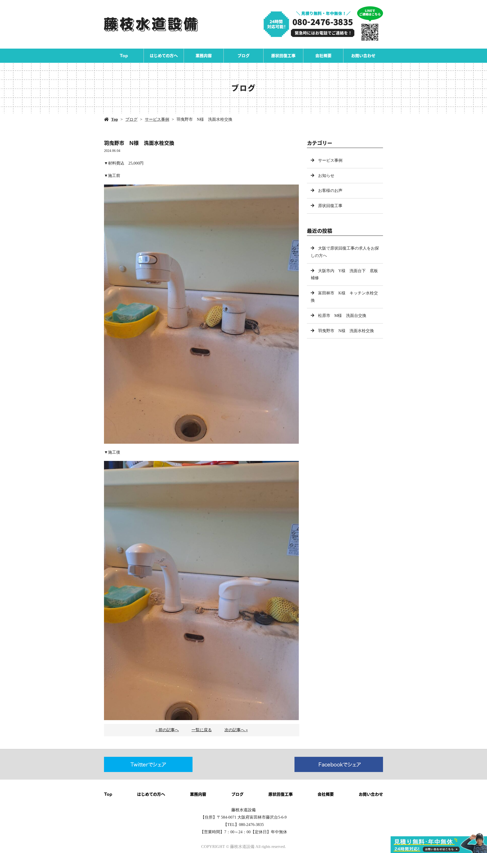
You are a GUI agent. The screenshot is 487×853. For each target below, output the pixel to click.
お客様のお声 (330, 190)
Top (124, 56)
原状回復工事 (283, 56)
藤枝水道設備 (243, 810)
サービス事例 (157, 119)
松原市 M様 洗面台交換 (342, 315)
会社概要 (323, 56)
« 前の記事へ (167, 730)
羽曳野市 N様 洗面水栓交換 (346, 331)
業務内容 (204, 56)
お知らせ (326, 175)
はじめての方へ (164, 56)
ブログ (243, 56)
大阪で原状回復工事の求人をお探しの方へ (345, 252)
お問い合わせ (363, 56)
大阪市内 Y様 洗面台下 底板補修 (344, 274)
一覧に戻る (202, 730)
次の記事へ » (236, 730)
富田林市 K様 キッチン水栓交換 (344, 296)
